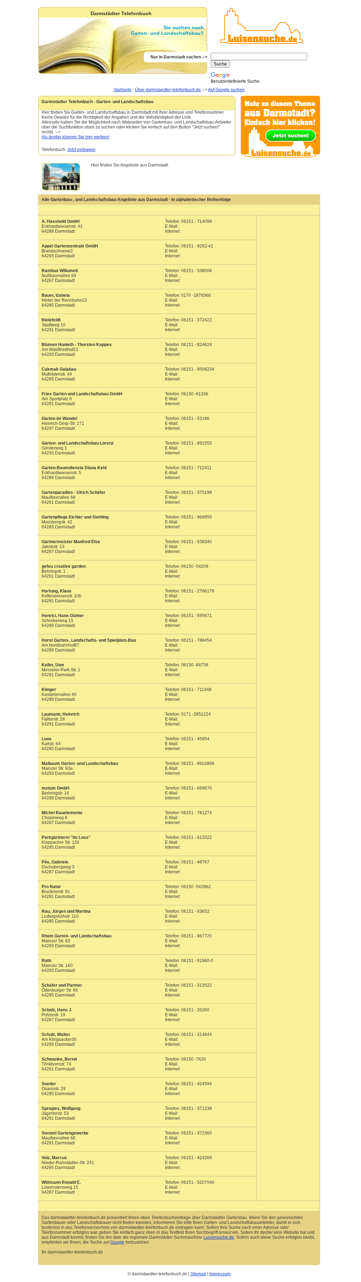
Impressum (220, 1273)
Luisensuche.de (218, 1237)
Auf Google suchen (226, 89)
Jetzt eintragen (81, 149)
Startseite (122, 89)
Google (117, 1242)
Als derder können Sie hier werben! (75, 136)
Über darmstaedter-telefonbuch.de (168, 89)
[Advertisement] (167, 210)
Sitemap (198, 1273)
